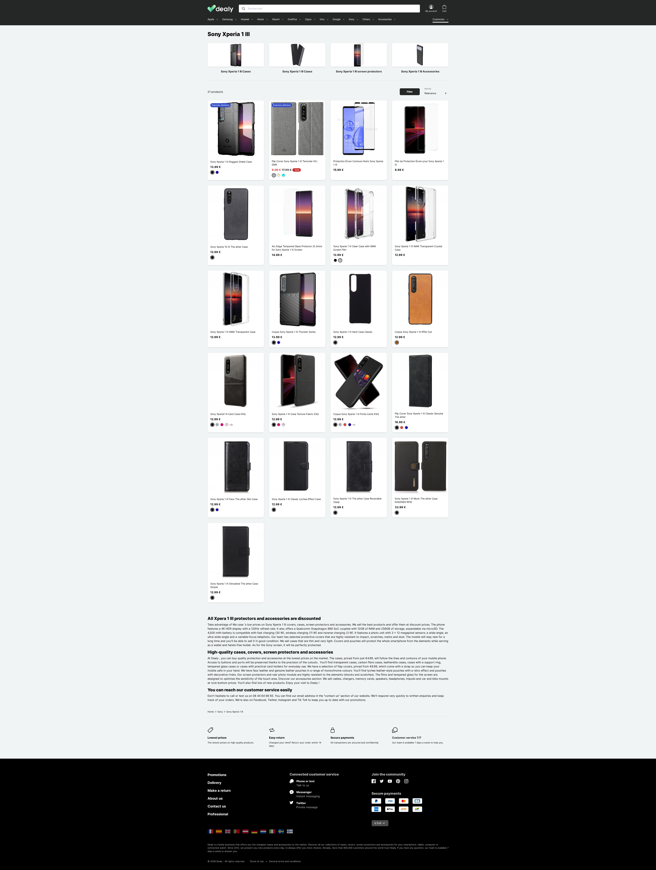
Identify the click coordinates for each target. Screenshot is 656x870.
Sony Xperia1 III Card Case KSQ (228, 414)
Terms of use (257, 861)
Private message (307, 807)
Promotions (217, 775)
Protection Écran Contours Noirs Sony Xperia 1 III (358, 163)
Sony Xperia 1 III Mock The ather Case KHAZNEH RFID (416, 500)
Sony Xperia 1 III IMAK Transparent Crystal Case (418, 248)
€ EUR (377, 823)
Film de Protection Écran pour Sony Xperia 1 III (419, 163)
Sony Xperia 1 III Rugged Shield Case (231, 161)
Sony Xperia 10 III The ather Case (229, 246)
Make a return (219, 791)
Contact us (217, 806)
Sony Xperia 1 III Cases (236, 71)
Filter (410, 91)
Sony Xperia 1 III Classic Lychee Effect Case (296, 499)
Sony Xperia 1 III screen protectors (359, 71)
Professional (218, 814)
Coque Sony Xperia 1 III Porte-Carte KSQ (356, 414)
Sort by (428, 88)
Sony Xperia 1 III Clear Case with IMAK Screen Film (354, 248)
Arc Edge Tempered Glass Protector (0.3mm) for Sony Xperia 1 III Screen (297, 248)
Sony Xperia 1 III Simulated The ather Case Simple (234, 585)
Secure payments (342, 737)
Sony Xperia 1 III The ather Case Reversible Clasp (357, 500)
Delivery (214, 783)
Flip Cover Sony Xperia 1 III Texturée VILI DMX (294, 163)
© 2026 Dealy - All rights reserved (226, 861)
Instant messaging (308, 796)
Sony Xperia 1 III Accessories (420, 71)
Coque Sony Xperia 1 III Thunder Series (294, 331)
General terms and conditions (285, 861)
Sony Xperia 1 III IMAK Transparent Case (232, 331)
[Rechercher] (243, 8)
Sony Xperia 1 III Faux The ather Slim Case (234, 499)
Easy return (277, 737)
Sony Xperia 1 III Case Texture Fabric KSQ (295, 414)
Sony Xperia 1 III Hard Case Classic (352, 331)
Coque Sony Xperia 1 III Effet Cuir (413, 331)
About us (215, 798)
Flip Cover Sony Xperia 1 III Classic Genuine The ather (419, 415)
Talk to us (302, 785)
